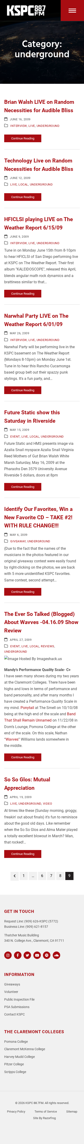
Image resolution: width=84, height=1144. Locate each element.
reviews (47, 646)
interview (18, 126)
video (47, 803)
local (23, 184)
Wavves (12, 739)
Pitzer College (14, 1064)
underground (48, 126)
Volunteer (11, 992)
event (15, 436)
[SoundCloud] (56, 955)
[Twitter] (27, 955)
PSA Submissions (16, 1007)
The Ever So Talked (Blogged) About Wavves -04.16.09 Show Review (41, 622)
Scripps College (15, 1072)
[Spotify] (46, 955)
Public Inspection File (19, 1000)
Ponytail (28, 707)
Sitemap (71, 1111)
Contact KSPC (14, 1014)
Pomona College (16, 1042)
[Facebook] (17, 955)
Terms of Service (46, 1111)
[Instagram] (7, 955)
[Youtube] (36, 955)
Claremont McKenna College (24, 1049)
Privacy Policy (16, 1111)
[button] (72, 10)
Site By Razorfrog (44, 1118)
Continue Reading (22, 138)
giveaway (18, 541)
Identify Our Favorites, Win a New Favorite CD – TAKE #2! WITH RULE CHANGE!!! (38, 517)
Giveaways (12, 984)
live (31, 126)
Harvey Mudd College (19, 1057)
